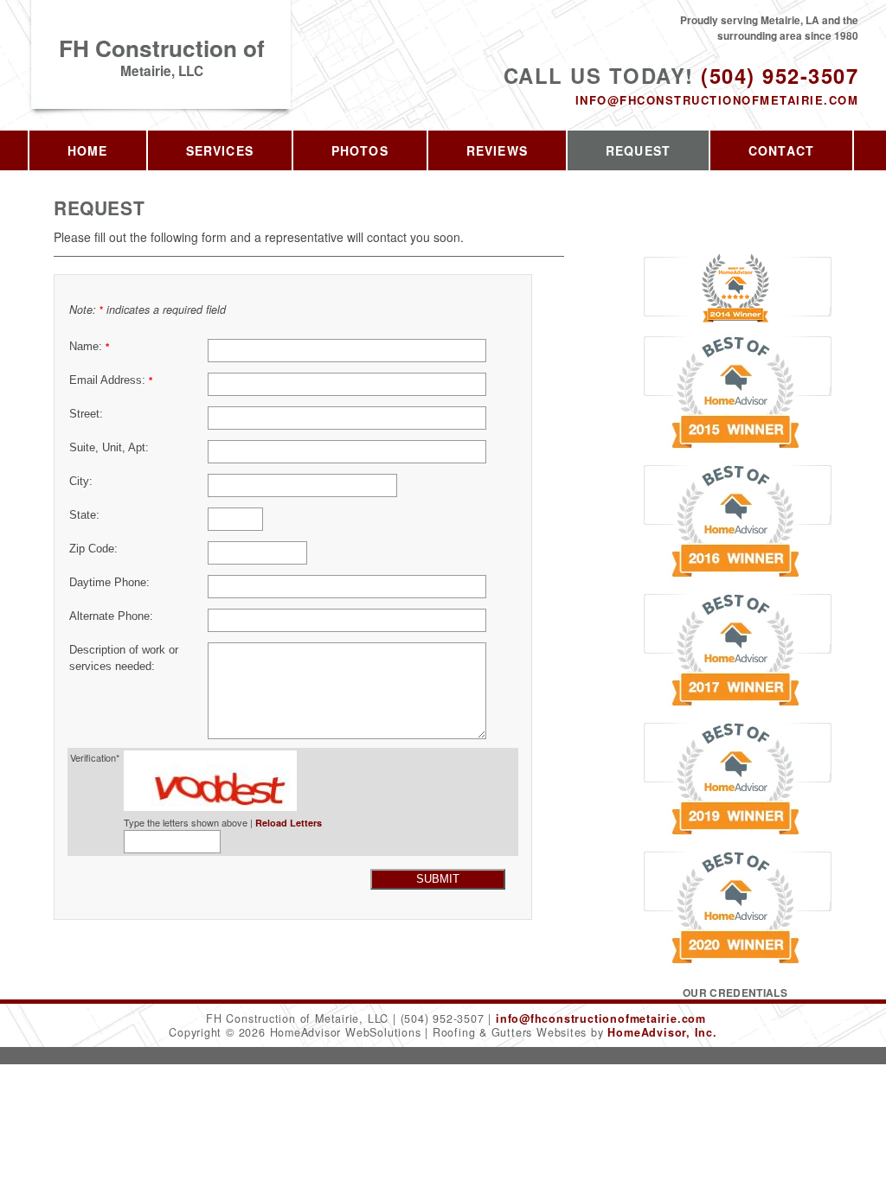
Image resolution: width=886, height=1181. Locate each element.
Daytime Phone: (109, 583)
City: (81, 482)
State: (84, 515)
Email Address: (110, 380)
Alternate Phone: (111, 616)
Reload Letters (288, 822)
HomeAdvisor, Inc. (661, 1032)
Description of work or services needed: (123, 658)
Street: (86, 414)
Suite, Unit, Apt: (109, 448)
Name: (89, 347)
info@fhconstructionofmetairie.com (716, 100)
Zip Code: (93, 549)
